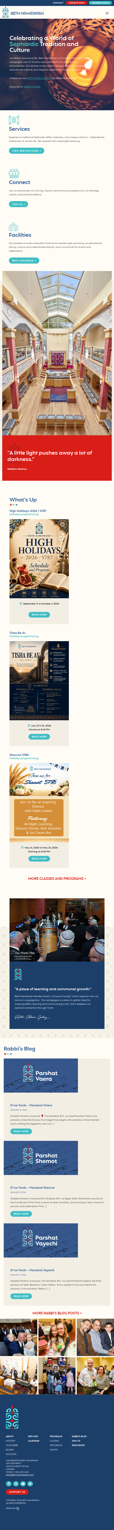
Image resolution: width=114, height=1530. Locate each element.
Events (54, 1450)
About (10, 1436)
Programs (56, 1436)
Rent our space (23, 261)
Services (33, 1436)
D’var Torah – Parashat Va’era (31, 1105)
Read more (39, 615)
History (10, 1441)
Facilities (11, 1454)
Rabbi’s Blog (79, 1436)
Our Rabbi (12, 1445)
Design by (11, 1508)
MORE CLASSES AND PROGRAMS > (57, 879)
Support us (17, 1492)
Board (10, 1450)
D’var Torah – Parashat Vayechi (32, 1270)
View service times (25, 151)
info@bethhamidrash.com (20, 1475)
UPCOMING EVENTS (39, 78)
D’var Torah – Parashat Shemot (32, 1188)
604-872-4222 (22, 1472)
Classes (54, 1441)
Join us (17, 204)
